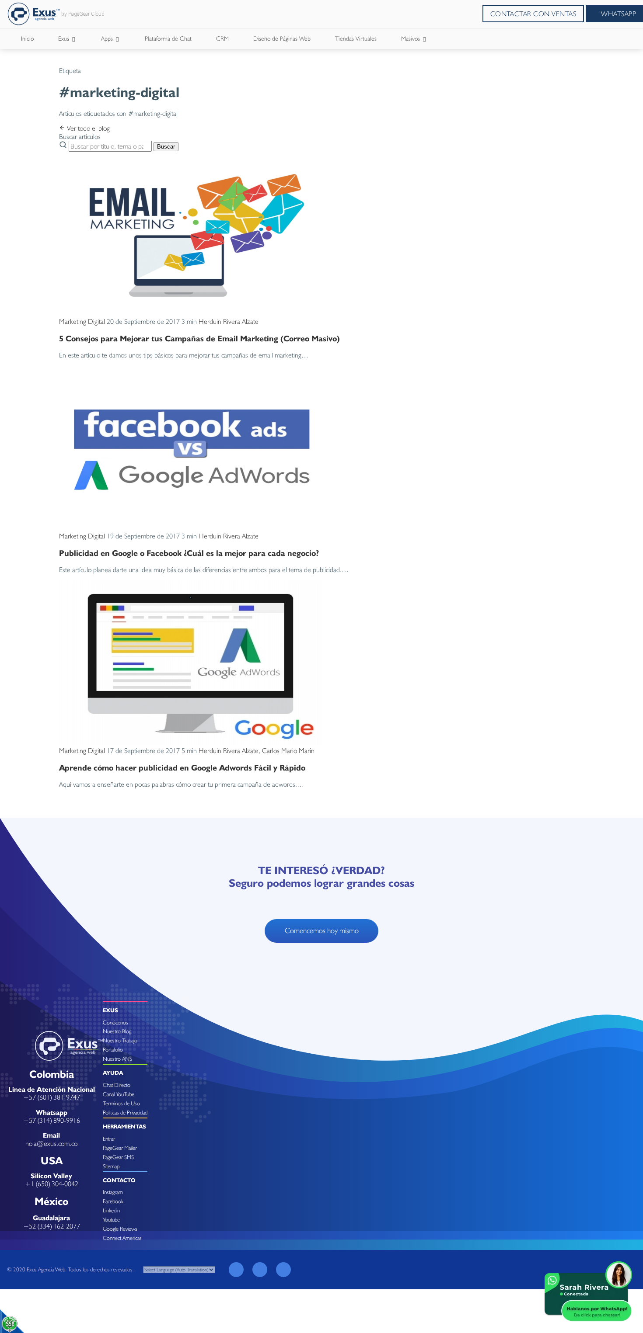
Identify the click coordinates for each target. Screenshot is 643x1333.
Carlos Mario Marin (288, 750)
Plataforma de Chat (168, 38)
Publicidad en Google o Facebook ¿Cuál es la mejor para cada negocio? (189, 553)
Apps (108, 38)
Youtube (111, 1219)
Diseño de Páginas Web (282, 38)
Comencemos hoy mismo (322, 930)
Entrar (109, 1138)
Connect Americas (122, 1238)
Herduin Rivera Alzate (229, 321)
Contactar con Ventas (533, 14)
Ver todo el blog (87, 128)
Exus (64, 38)
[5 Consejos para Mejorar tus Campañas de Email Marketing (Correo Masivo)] (190, 313)
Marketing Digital (82, 321)
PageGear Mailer (120, 1148)
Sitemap (111, 1166)
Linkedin (111, 1210)
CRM (222, 38)
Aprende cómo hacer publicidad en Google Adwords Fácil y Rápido (182, 767)
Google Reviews (120, 1228)
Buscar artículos (80, 136)
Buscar (166, 146)
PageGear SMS (118, 1157)
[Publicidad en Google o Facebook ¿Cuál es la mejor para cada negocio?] (190, 528)
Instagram (113, 1192)
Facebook (113, 1201)
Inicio (27, 38)
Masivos (411, 38)
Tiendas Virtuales (356, 38)
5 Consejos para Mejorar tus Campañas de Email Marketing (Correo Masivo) (199, 338)
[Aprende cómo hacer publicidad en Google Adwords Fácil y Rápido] (190, 742)
